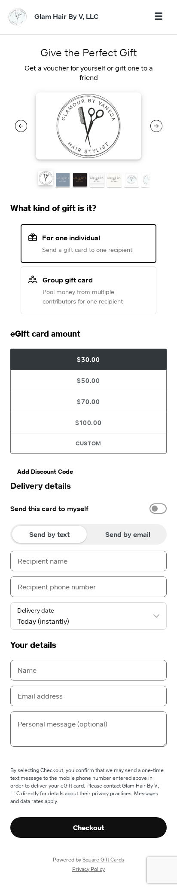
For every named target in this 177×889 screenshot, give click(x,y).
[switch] (158, 508)
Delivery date (35, 610)
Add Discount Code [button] (45, 471)
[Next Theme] (156, 126)
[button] (45, 178)
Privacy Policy (88, 869)
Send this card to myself (49, 508)
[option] (88, 509)
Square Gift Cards (103, 859)
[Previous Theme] (21, 126)
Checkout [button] (88, 827)
